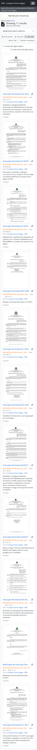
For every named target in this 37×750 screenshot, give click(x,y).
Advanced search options (14, 31)
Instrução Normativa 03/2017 (15, 537)
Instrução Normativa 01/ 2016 (16, 349)
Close (13, 21)
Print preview (8, 37)
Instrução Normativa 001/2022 (16, 291)
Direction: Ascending (27, 40)
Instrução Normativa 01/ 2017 (16, 725)
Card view (20, 37)
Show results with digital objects (22, 49)
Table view (30, 37)
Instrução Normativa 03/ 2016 (16, 94)
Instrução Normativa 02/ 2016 (16, 405)
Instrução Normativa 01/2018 (15, 161)
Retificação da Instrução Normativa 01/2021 (16, 664)
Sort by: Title (12, 40)
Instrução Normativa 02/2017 (15, 465)
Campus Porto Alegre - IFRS (17, 102)
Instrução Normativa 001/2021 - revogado (16, 599)
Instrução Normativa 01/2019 (15, 226)
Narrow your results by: (18, 15)
